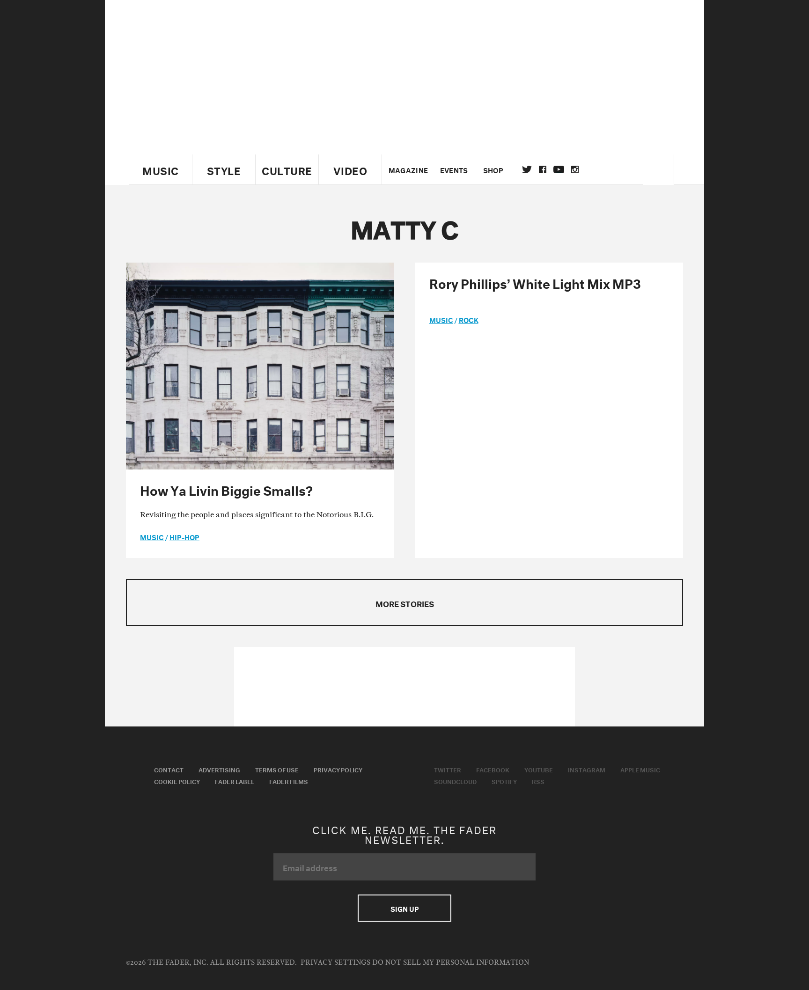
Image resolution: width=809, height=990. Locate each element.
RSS (538, 780)
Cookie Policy (177, 780)
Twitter (527, 169)
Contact (169, 769)
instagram (575, 169)
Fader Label (234, 780)
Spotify (504, 780)
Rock (468, 319)
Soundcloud (455, 780)
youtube (558, 169)
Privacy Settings (335, 963)
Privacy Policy (338, 769)
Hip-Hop (184, 536)
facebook (542, 169)
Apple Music (640, 769)
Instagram (586, 769)
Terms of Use (277, 769)
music (152, 536)
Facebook (492, 769)
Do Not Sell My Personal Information (450, 963)
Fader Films (288, 780)
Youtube (538, 769)
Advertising (219, 769)
